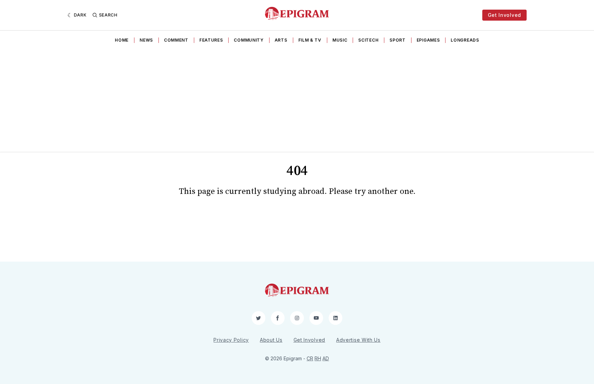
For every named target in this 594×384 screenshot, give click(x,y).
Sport (397, 40)
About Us (271, 340)
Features (211, 40)
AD (325, 358)
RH (318, 358)
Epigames (428, 40)
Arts (281, 40)
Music (340, 40)
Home (122, 40)
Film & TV (309, 40)
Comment (176, 40)
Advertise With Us (358, 340)
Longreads (465, 40)
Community (248, 40)
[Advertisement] (297, 100)
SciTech (368, 40)
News (146, 40)
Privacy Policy (231, 340)
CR (310, 358)
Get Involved (504, 15)
